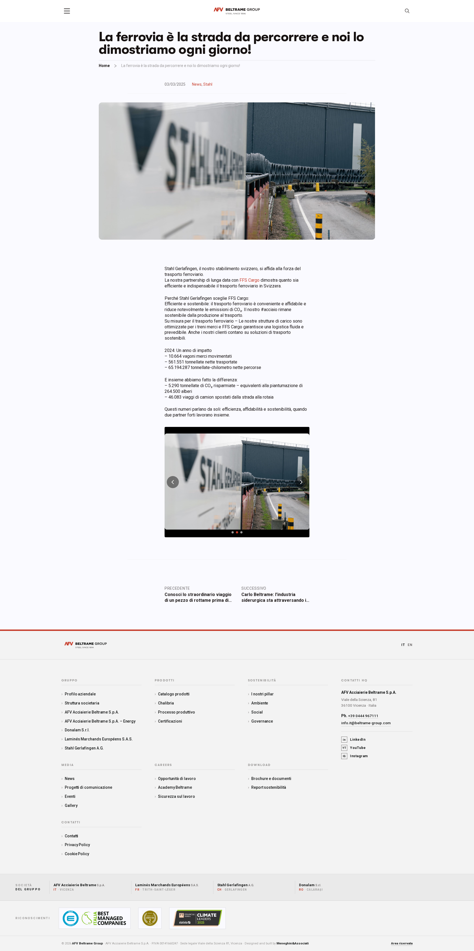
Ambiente (259, 703)
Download (259, 765)
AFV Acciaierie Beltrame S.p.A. (92, 712)
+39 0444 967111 (363, 716)
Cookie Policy (77, 854)
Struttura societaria (82, 703)
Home (104, 65)
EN (410, 645)
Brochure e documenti (271, 778)
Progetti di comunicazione (88, 787)
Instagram (355, 756)
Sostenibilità (262, 680)
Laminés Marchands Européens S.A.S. (99, 739)
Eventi (70, 796)
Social (257, 712)
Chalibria (166, 703)
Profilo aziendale (80, 694)
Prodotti (165, 680)
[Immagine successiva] (301, 482)
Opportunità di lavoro (177, 778)
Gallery (71, 805)
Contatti (71, 836)
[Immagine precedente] (173, 482)
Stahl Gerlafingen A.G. (84, 748)
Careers (163, 765)
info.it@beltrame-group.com (366, 723)
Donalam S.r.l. (77, 730)
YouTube (354, 748)
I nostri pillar (262, 694)
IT (403, 645)
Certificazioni (170, 721)
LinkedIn (354, 739)
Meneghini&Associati (292, 943)
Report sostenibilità (268, 787)
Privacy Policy (77, 845)
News (197, 84)
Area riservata (402, 943)
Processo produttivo (176, 712)
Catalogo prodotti (174, 694)
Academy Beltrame (175, 787)
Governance (262, 721)
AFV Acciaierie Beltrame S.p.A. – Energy (100, 721)
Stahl (207, 84)
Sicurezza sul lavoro (176, 796)
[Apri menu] (66, 10)
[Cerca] (407, 10)
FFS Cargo (249, 280)
